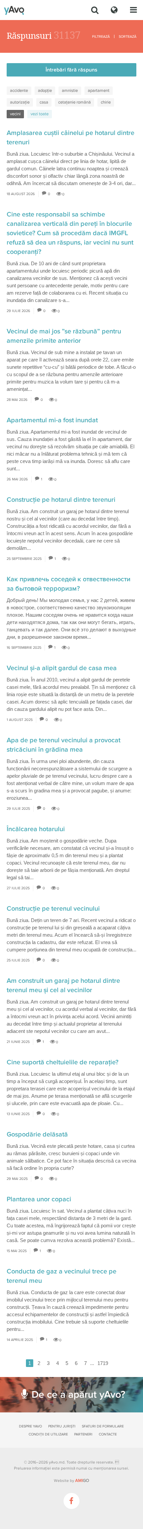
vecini (15, 114)
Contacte (108, 1434)
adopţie (45, 90)
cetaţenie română (74, 102)
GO (82, 1480)
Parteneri (83, 1434)
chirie (106, 102)
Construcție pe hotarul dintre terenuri (61, 500)
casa (44, 102)
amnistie (70, 90)
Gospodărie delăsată (37, 1134)
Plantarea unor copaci (39, 1199)
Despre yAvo (30, 1426)
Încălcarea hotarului (36, 829)
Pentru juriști (61, 1426)
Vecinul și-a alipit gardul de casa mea (62, 668)
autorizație (20, 102)
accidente (19, 90)
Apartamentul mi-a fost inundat (52, 420)
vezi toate (40, 114)
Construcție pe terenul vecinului (53, 909)
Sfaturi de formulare (103, 1426)
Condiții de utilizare (48, 1434)
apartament (98, 90)
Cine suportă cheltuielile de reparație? (62, 1062)
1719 (102, 1363)
